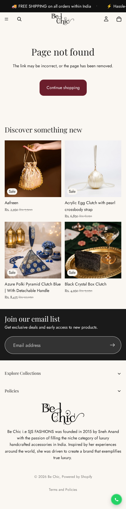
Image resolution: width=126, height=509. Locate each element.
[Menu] (6, 19)
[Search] (19, 19)
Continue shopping (63, 87)
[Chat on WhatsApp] (116, 499)
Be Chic (53, 476)
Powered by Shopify (77, 476)
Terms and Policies (63, 489)
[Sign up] (112, 345)
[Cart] (119, 19)
